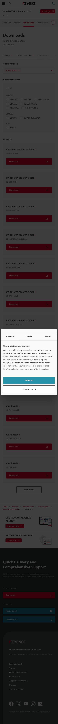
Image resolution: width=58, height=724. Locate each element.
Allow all (29, 380)
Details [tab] (29, 336)
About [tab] (48, 336)
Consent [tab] (10, 336)
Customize (28, 389)
